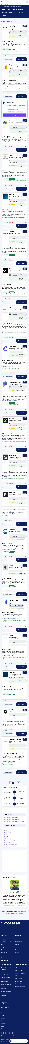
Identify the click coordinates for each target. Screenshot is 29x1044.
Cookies (10, 1035)
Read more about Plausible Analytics (13, 400)
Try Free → (11, 49)
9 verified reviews (22, 573)
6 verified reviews (20, 539)
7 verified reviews (22, 748)
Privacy (6, 1035)
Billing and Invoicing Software (10, 840)
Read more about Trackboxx (8, 549)
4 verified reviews (20, 608)
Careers (17, 952)
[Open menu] (27, 2)
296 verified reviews (21, 36)
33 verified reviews (21, 131)
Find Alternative (5, 949)
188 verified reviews (21, 279)
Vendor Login (18, 955)
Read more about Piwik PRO (8, 513)
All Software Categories (6, 998)
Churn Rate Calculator (20, 973)
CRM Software (7, 831)
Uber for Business (5, 1007)
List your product (5, 939)
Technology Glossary (6, 941)
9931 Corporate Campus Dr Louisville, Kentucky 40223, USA (7, 1038)
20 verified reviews (21, 681)
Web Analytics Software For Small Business (14, 821)
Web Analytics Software (9, 6)
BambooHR (3, 1026)
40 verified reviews (21, 428)
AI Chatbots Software (6, 974)
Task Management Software (10, 834)
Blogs (2, 944)
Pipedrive (3, 1010)
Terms (2, 1035)
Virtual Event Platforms (9, 838)
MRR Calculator (18, 970)
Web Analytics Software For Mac (11, 819)
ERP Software (4, 981)
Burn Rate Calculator (20, 984)
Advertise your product (14, 115)
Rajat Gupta (13, 892)
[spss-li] (6, 1033)
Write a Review (18, 941)
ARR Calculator (18, 968)
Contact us (17, 949)
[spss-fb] (13, 1033)
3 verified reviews (20, 390)
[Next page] (18, 782)
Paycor (2, 1029)
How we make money (20, 947)
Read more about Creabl (7, 655)
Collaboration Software (9, 833)
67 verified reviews (21, 465)
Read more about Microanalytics (9, 618)
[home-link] (2, 6)
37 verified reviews (21, 165)
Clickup (3, 1012)
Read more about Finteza (8, 584)
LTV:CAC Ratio (18, 981)
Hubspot (3, 1018)
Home (16, 939)
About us (17, 944)
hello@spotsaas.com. (17, 913)
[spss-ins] (9, 1033)
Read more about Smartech (8, 692)
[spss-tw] (2, 1033)
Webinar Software (8, 842)
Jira (2, 1021)
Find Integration (4, 952)
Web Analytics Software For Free (11, 817)
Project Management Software (11, 836)
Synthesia (3, 1023)
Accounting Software (9, 829)
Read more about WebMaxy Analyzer (15, 759)
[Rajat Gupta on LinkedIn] (18, 892)
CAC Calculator (18, 978)
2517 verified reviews (21, 75)
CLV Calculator (18, 976)
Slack (2, 1015)
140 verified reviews (21, 318)
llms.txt (14, 1035)
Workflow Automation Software (11, 844)
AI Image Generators (6, 991)
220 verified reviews (21, 355)
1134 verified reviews (21, 204)
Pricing (2, 955)
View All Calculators (20, 986)
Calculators (4, 957)
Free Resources (4, 960)
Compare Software (5, 947)
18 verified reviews (21, 241)
